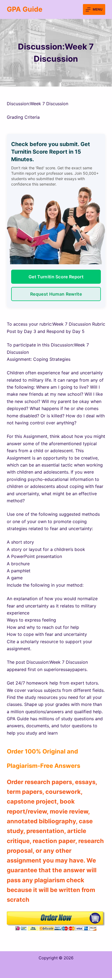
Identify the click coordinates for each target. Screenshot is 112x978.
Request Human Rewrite (56, 294)
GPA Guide (24, 9)
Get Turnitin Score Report (56, 276)
